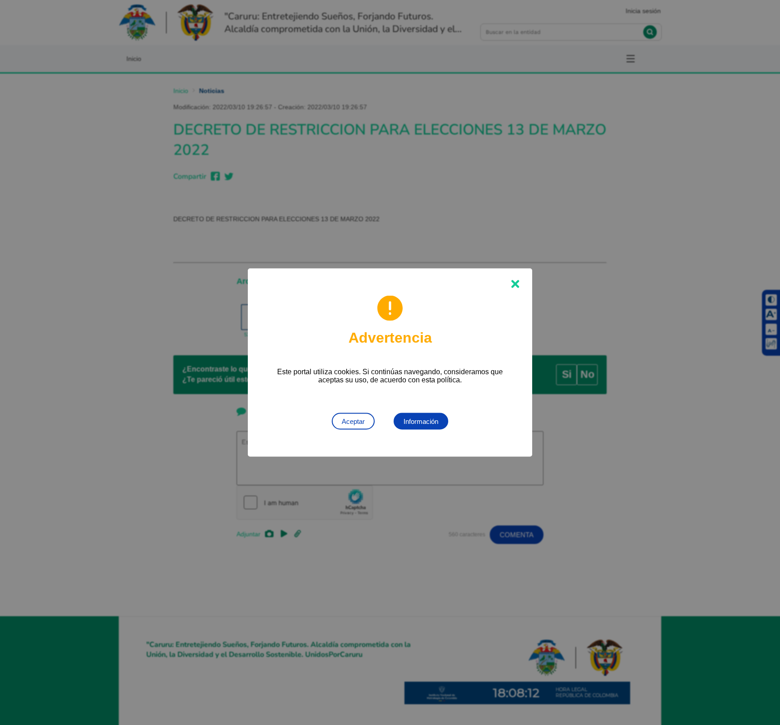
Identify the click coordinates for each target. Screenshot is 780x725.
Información (421, 421)
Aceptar (353, 421)
